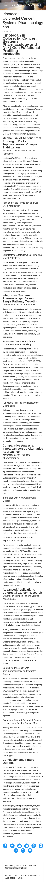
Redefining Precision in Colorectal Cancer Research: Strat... (20, 867)
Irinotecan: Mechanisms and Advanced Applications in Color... (22, 876)
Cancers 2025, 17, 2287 (30, 361)
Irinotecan (34, 545)
